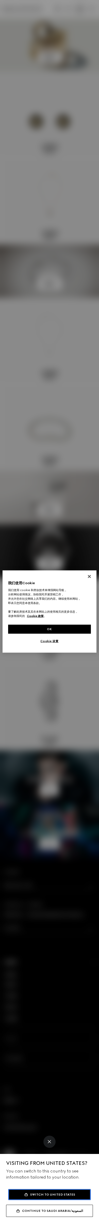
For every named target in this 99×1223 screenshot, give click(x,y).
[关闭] (89, 576)
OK (49, 629)
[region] (50, 611)
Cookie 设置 (49, 641)
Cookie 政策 (35, 616)
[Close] (49, 1142)
